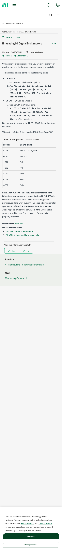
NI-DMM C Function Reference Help (22, 234)
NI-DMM (8, 55)
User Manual (22, 55)
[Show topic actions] (54, 44)
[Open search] (50, 15)
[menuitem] (49, 5)
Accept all (31, 536)
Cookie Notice (45, 523)
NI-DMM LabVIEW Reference (19, 231)
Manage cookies (31, 544)
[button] (29, 37)
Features (19, 223)
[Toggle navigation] (15, 5)
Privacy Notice (27, 523)
